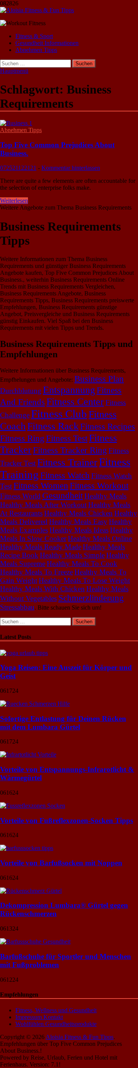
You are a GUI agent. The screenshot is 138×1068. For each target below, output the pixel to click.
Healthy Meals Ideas (78, 530)
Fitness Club (59, 414)
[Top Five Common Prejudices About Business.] (69, 123)
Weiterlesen (14, 200)
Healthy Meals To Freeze (36, 572)
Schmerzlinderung (91, 598)
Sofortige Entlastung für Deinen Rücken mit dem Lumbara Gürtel (63, 723)
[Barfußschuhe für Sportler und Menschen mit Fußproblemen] (35, 941)
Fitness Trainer (67, 462)
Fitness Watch (65, 475)
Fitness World (20, 496)
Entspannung (69, 389)
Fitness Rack (53, 426)
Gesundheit (62, 495)
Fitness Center (75, 401)
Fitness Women (40, 485)
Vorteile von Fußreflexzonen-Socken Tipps (66, 820)
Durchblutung (20, 391)
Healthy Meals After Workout (43, 505)
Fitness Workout (99, 485)
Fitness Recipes (107, 426)
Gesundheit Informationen (47, 43)
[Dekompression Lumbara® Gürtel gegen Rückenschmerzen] (31, 890)
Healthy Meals (105, 496)
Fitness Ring (22, 438)
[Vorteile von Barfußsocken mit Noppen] (26, 848)
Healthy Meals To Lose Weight (84, 580)
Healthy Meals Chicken (78, 513)
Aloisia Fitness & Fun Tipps (79, 1037)
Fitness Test (66, 438)
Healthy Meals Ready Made (40, 547)
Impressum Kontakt (39, 1017)
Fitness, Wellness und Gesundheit (56, 1010)
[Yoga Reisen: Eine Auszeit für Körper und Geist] (24, 653)
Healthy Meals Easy (78, 522)
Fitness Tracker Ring (70, 450)
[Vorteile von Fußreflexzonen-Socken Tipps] (32, 805)
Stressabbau (17, 607)
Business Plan (99, 379)
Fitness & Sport (34, 36)
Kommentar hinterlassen (70, 168)
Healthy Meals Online (100, 538)
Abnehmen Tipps (36, 50)
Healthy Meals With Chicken (42, 589)
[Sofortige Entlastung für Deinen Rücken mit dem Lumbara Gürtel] (35, 703)
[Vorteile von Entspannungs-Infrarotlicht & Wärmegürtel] (28, 754)
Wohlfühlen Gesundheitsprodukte (56, 1024)
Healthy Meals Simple (72, 555)
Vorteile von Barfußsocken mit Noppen (61, 863)
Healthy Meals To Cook (82, 564)
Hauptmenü (14, 71)
